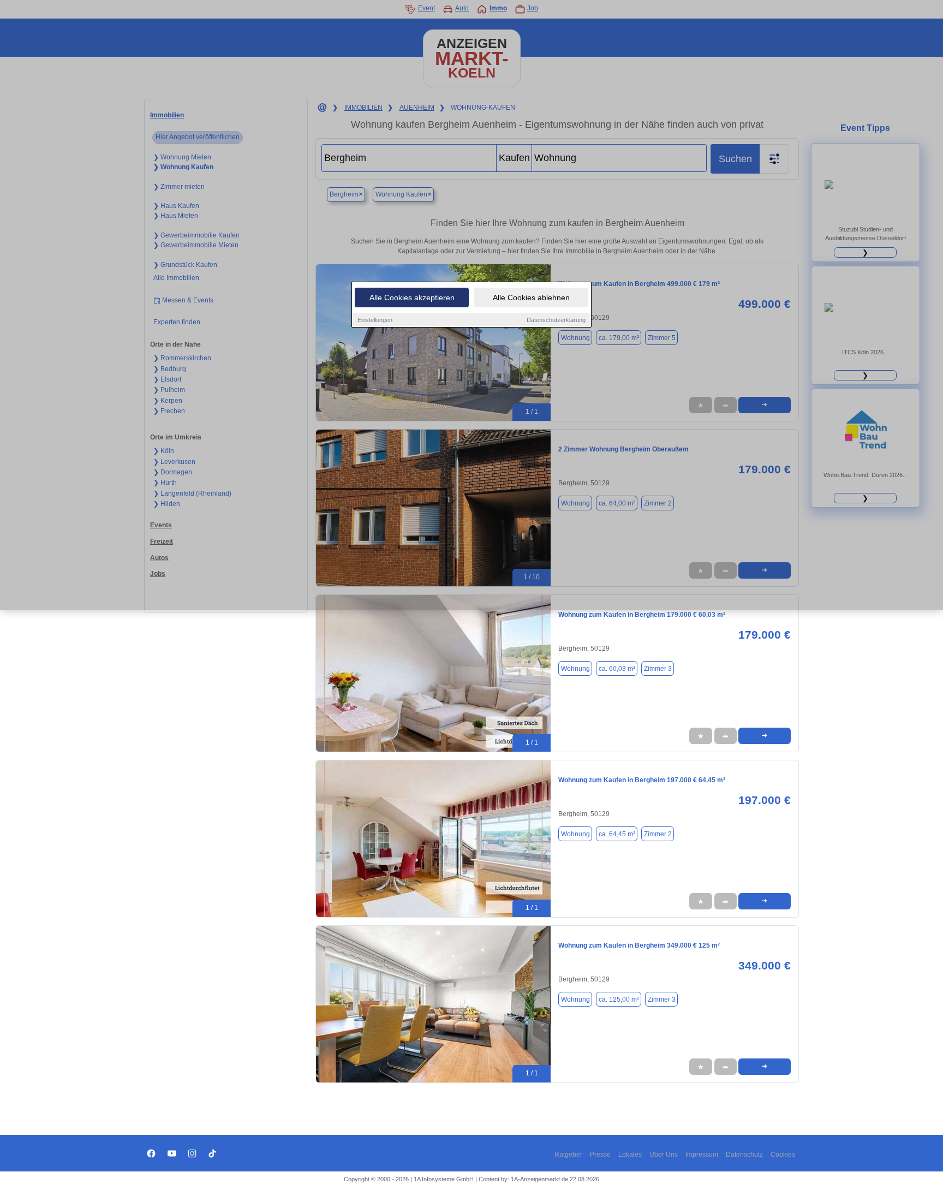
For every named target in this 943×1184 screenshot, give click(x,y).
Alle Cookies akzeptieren (412, 297)
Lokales (630, 1154)
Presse (600, 1154)
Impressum (701, 1154)
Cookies (783, 1154)
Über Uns (663, 1154)
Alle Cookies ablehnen (531, 297)
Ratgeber (568, 1154)
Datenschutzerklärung (556, 320)
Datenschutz (744, 1154)
